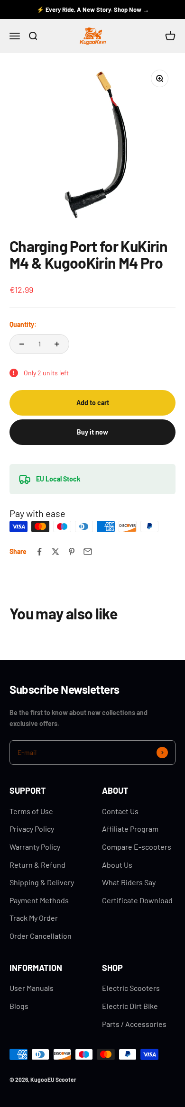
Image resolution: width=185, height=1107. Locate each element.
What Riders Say (129, 882)
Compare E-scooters (136, 846)
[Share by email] (88, 552)
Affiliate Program (130, 828)
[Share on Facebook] (39, 552)
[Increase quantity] (57, 344)
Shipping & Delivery (41, 882)
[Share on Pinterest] (72, 552)
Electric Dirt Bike (130, 1005)
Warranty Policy (34, 846)
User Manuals (31, 987)
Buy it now (92, 432)
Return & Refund (37, 864)
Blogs (18, 1005)
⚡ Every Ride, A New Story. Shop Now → (93, 9)
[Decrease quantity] (22, 344)
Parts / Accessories (134, 1023)
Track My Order (33, 917)
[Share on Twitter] (55, 552)
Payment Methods (39, 900)
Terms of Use (31, 811)
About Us (117, 864)
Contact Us (120, 811)
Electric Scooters (131, 987)
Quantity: (23, 324)
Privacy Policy (31, 828)
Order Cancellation (40, 935)
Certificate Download (137, 900)
